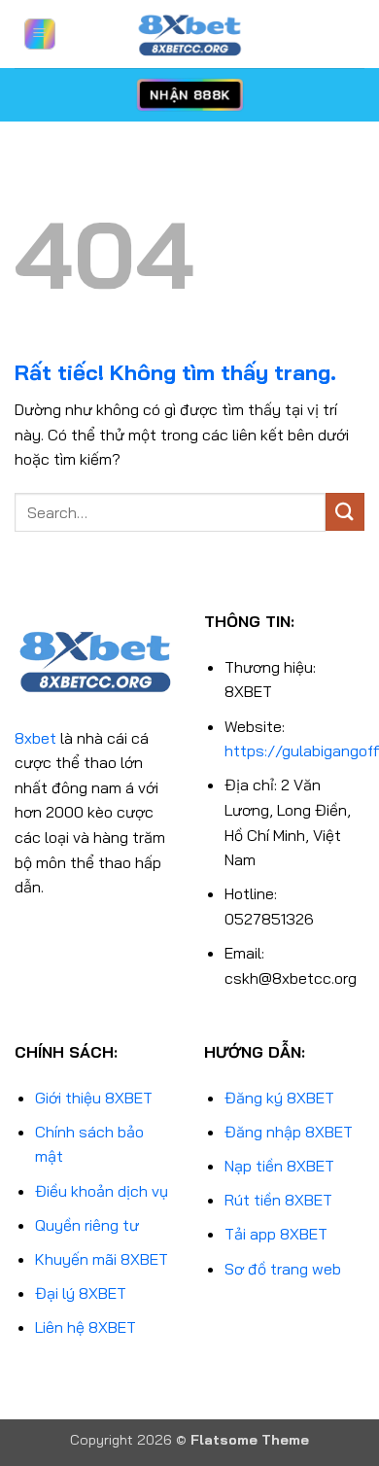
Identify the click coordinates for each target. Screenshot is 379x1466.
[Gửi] (345, 512)
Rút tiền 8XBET (278, 1199)
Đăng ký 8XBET (279, 1097)
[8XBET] (189, 34)
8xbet (35, 738)
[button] (39, 34)
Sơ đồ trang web (282, 1268)
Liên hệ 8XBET (85, 1327)
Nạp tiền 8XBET (279, 1165)
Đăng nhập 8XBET (288, 1131)
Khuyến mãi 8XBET (101, 1259)
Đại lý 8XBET (80, 1293)
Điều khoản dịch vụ (101, 1191)
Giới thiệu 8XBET (94, 1097)
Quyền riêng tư (87, 1225)
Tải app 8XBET (275, 1233)
